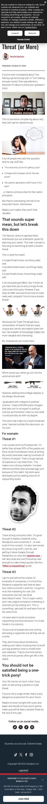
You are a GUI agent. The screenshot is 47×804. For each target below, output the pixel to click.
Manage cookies (23, 39)
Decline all (32, 33)
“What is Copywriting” (13, 565)
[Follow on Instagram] (32, 727)
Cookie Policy (31, 27)
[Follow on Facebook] (26, 727)
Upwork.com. (34, 555)
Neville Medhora (17, 56)
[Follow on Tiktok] (15, 727)
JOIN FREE (23, 798)
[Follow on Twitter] (21, 727)
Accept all (15, 33)
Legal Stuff (23, 770)
